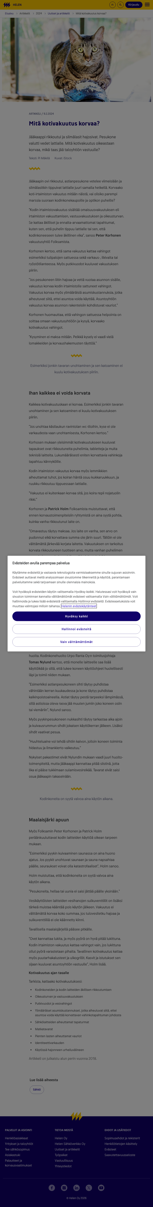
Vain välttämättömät (76, 642)
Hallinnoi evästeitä (76, 629)
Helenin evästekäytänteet (78, 606)
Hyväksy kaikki (76, 616)
